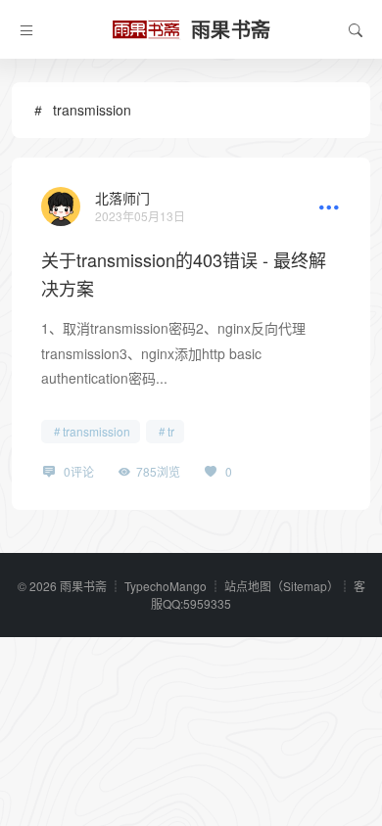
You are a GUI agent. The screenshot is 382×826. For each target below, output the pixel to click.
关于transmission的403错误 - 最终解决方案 (183, 273)
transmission (96, 431)
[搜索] (355, 29)
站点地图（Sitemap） (281, 585)
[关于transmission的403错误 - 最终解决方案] (60, 206)
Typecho (146, 585)
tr (170, 431)
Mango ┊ (196, 585)
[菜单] (26, 29)
